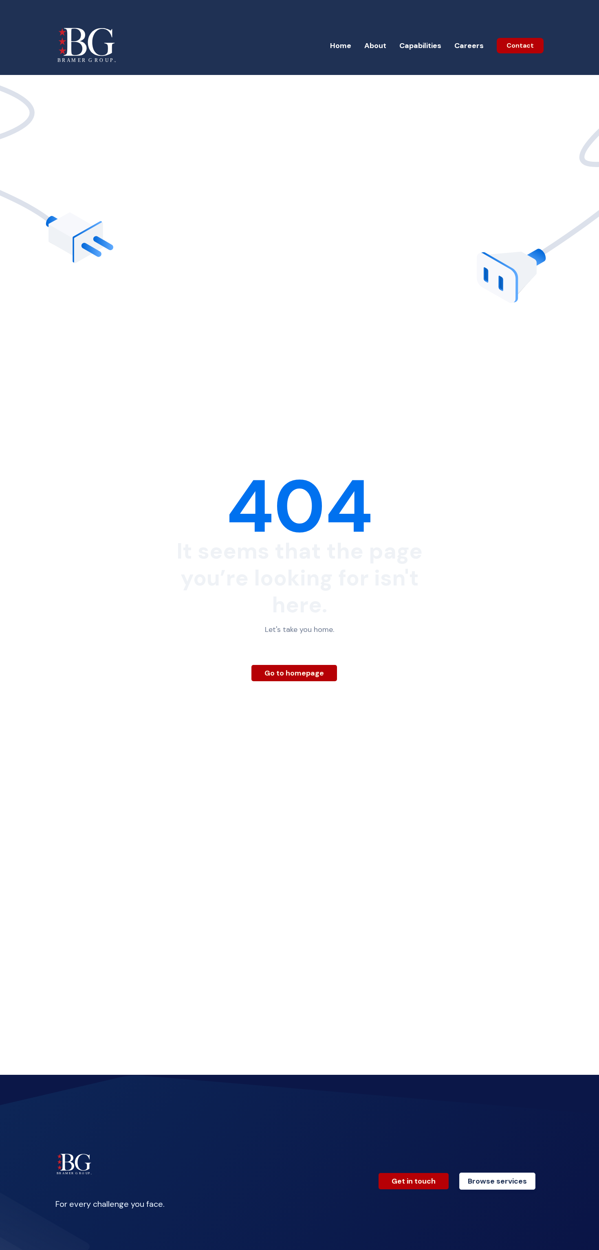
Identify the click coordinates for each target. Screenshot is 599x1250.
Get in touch (414, 1181)
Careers (469, 46)
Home (340, 46)
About (375, 46)
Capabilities (420, 46)
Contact (520, 45)
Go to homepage (294, 673)
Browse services (497, 1181)
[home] (87, 45)
